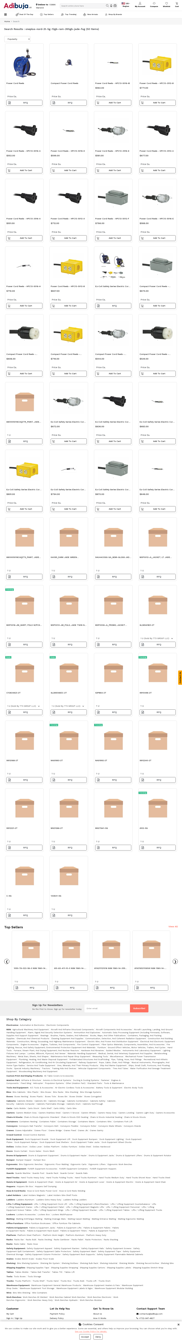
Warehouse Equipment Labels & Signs (74, 1288)
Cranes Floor (40, 1130)
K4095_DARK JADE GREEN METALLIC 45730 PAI (64, 558)
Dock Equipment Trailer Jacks (85, 1142)
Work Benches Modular (91, 1300)
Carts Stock (33, 1108)
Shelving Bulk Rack (89, 1263)
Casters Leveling (126, 1113)
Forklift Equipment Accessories (42, 1169)
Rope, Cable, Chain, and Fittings (114, 1062)
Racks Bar (19, 1239)
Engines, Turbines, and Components (58, 1044)
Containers (12, 1121)
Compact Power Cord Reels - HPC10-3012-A (21, 355)
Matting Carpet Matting (79, 1219)
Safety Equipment (15, 1248)
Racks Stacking (111, 1239)
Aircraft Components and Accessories (114, 1029)
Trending (9, 590)
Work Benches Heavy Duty (40, 1300)
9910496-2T (146, 693)
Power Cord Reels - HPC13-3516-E (112, 151)
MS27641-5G (101, 828)
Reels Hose (32, 1244)
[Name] (107, 5)
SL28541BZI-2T (147, 625)
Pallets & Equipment (16, 1228)
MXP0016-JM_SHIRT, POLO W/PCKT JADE (24, 626)
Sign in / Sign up (14, 1318)
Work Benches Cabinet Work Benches (67, 1297)
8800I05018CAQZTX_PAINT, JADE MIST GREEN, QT (22, 558)
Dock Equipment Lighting (111, 1139)
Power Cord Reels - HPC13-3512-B (157, 83)
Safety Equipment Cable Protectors (54, 1251)
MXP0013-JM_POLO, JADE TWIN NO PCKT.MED (68, 626)
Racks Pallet (77, 1239)
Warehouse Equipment (17, 1285)
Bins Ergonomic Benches (31, 1164)
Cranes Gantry (96, 1130)
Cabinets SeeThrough (93, 1104)
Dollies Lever (35, 1146)
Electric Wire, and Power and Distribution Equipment (112, 1041)
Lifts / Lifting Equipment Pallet (49, 1207)
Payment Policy (57, 1314)
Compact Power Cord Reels (64, 83)
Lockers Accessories (26, 1214)
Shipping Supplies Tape (38, 1267)
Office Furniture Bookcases (37, 1223)
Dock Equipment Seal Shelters (54, 1142)
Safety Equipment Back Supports (79, 1254)
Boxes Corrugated (93, 1096)
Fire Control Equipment (88, 1044)
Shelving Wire (167, 1263)
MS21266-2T (57, 828)
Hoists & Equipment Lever (91, 1182)
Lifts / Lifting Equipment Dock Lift (50, 1204)
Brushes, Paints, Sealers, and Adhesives (69, 1035)
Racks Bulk (31, 1239)
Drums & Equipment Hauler (74, 1155)
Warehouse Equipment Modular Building (114, 1288)
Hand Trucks (12, 1177)
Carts (9, 1108)
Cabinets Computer (25, 1104)
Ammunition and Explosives (87, 1032)
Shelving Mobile (126, 1263)
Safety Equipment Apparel (39, 1248)
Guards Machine (22, 1173)
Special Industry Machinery (27, 1068)
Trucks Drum (104, 1281)
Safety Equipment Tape (109, 1251)
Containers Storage (67, 1121)
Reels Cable (19, 1244)
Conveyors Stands (132, 1126)
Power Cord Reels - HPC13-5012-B (68, 286)
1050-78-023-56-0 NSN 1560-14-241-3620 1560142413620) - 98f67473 (30, 969)
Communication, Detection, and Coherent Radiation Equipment (115, 1038)
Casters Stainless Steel (50, 1113)
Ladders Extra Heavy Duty (48, 1199)
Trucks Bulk (78, 1281)
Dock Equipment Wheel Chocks (117, 1142)
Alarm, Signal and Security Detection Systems (50, 1032)
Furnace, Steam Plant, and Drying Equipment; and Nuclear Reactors (46, 1050)
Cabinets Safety (97, 1101)
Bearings (44, 1035)
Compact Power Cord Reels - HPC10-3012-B (65, 355)
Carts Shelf (46, 1108)
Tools (9, 1276)
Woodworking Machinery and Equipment (38, 1071)
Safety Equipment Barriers (66, 1248)
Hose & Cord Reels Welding (72, 1191)
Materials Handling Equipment (82, 1053)
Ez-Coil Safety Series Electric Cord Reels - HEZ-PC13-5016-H (68, 490)
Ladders (10, 1199)
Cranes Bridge (55, 1130)
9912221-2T (11, 828)
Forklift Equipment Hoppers (103, 1169)
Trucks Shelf (39, 1281)
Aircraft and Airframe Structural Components (72, 1029)
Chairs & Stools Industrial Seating (106, 1117)
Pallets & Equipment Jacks (42, 1228)
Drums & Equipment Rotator (157, 1155)
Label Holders (13, 1195)
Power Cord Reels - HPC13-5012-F (112, 218)
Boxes (9, 1096)
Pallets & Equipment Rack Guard (42, 1231)
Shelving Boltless (70, 1263)
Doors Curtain (20, 1151)
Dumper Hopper (23, 1160)
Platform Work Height (53, 1235)
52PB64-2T (100, 693)
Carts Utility (59, 1108)
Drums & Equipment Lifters (129, 1155)
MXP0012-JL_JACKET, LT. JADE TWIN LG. (155, 558)
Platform (11, 1235)
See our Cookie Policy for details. (91, 1331)
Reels (9, 1244)
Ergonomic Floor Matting (57, 1164)
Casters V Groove (71, 1113)
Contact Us (180, 677)
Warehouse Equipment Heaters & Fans (101, 1285)
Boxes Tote (50, 1096)
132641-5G (56, 896)
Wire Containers (39, 1293)
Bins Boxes (46, 1092)
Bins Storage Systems (90, 1092)
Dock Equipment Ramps (26, 1142)
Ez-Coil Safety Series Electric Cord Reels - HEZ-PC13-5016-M (157, 490)
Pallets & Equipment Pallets (96, 1228)
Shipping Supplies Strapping (64, 1267)
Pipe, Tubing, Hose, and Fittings (126, 1059)
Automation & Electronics (32, 1025)
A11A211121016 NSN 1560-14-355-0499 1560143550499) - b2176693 (110, 969)
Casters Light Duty (145, 1113)
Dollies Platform (51, 1146)
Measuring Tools (100, 1056)
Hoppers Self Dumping (45, 1186)
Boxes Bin (62, 1096)
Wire (8, 1293)
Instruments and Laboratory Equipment (142, 1050)
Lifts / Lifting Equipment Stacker (81, 1210)
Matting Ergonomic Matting (131, 1219)
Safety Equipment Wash (84, 1251)
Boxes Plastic (36, 1096)
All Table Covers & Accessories (59, 1076)
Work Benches (13, 1297)
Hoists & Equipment (16, 1182)
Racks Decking (45, 1239)
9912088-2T (12, 760)
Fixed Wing (26, 1083)
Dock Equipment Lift (60, 1139)
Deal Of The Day (26, 14)
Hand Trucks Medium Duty (111, 1177)
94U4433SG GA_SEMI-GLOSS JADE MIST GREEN (113, 558)
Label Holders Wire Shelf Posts (62, 1195)
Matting (10, 1219)
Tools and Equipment (17, 1087)
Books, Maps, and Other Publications (108, 1035)
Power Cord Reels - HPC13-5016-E (157, 218)
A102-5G (144, 828)
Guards (10, 1173)
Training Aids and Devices (64, 1068)
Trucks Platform (23, 1281)
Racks (9, 1239)
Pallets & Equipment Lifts (69, 1228)
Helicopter (38, 1083)
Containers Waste (86, 1121)
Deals (8, 657)
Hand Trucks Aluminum (86, 1177)
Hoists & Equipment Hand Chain (150, 1182)
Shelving (10, 1263)
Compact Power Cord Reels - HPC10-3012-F (154, 287)
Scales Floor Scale (45, 1259)
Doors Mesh (48, 1151)
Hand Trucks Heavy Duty (32, 1177)
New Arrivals (92, 14)
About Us (97, 1314)
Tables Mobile (21, 1272)
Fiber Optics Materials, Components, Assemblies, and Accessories (133, 1044)
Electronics (12, 1025)
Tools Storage (34, 1276)
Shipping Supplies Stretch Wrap (148, 1267)
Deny (98, 1336)
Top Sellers (49, 14)
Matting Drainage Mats (55, 1219)
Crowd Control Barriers (34, 1135)
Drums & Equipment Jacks (101, 1155)
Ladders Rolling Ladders (75, 1199)
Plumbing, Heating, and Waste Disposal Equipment (43, 1059)
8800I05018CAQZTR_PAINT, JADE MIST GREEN (22, 423)
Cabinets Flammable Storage (51, 1104)
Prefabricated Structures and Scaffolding (89, 1059)
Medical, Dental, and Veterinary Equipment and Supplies (125, 1053)
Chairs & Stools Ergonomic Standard (41, 1117)
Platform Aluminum (75, 1235)
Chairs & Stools (14, 1117)
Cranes (10, 1130)
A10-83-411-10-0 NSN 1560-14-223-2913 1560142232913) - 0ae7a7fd (69, 969)
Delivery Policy (57, 1318)
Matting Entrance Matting (104, 1219)
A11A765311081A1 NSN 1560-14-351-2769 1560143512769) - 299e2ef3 (149, 969)
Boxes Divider (75, 1096)
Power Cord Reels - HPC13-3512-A (157, 151)
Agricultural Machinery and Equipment (30, 1029)
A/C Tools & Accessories (41, 1087)
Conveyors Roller (88, 1126)
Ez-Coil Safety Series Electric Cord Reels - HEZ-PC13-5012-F (112, 490)
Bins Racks (58, 1092)
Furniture (101, 1047)
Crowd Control (13, 1135)
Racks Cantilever (61, 1239)
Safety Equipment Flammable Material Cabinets (120, 1254)
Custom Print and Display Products (24, 1076)
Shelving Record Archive (147, 1263)
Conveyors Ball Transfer (30, 1126)
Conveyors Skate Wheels (110, 1126)
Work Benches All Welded (35, 1297)
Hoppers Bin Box (25, 1186)
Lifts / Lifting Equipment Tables (114, 1210)
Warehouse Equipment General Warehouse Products (56, 1285)
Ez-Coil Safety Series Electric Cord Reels (112, 287)
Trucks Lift (91, 1281)
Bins (8, 1092)
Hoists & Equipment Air (66, 1182)
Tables (9, 1272)
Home (7, 21)
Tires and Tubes (120, 1068)
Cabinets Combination (77, 1101)
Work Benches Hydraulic (66, 1300)
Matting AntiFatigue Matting (29, 1219)
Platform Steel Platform (29, 1235)
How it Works (99, 1318)
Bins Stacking (71, 1092)
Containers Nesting (28, 1121)
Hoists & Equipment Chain (40, 1182)
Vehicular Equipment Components (94, 1068)
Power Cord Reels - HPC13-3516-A (23, 218)
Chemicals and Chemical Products (32, 1038)
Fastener (105, 1080)
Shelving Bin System (50, 1263)
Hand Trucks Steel (161, 1177)
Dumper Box (39, 1160)
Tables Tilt (57, 1272)
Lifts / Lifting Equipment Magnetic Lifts (85, 1207)
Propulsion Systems (54, 1083)
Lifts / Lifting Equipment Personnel (123, 1207)
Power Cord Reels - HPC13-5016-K (68, 151)
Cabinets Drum (74, 1104)
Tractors (46, 1068)
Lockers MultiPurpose (62, 1214)
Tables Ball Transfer (40, 1272)
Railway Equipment (88, 1062)
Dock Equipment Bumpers (84, 1139)
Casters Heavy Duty (107, 1113)
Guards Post (38, 1173)
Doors (9, 1151)
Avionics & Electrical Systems (57, 1080)
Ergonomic (11, 1164)
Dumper (10, 1160)
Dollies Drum (21, 1146)
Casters (10, 1113)
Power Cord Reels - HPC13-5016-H (23, 286)
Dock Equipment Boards (36, 1139)
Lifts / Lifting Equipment (19, 1204)
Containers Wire (104, 1121)
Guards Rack (52, 1173)
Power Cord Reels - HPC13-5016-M (112, 83)
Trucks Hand (52, 1281)
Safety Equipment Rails (92, 1248)
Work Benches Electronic (99, 1297)
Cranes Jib (83, 1130)
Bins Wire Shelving (21, 1293)
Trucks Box (65, 1281)
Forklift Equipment (16, 1169)
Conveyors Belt (51, 1126)
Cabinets (10, 1101)
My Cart (10, 1314)
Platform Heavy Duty (96, 1235)
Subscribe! (139, 1008)
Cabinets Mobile (25, 1101)
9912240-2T (145, 760)
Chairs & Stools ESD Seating (74, 1117)
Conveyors (11, 1126)
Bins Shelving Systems (27, 1263)
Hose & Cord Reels (15, 1191)
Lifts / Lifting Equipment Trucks (147, 1210)
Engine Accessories (30, 1044)
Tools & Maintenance (114, 1083)
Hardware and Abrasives (92, 1050)
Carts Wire (71, 1108)
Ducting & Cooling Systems (86, 1080)
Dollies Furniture (69, 1146)
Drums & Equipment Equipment (43, 1155)
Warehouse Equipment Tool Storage (37, 1288)
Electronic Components (57, 1025)
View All (173, 926)
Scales (9, 1259)
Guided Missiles (113, 1050)
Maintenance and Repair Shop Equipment (70, 1056)
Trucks (9, 1281)
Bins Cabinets (19, 1092)
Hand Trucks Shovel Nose (138, 1177)
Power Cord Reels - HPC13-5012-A (68, 218)
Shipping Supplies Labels (119, 1267)
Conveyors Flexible (69, 1126)
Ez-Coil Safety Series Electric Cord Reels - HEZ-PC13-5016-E (68, 423)
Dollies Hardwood (101, 1146)
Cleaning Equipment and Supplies (67, 1038)
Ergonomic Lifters (97, 1164)
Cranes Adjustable (23, 1130)
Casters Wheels (88, 1113)
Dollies (10, 1146)
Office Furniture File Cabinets (66, 1223)
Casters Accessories (165, 1113)
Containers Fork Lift (122, 1121)
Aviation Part (12, 1080)
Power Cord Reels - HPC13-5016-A (23, 151)
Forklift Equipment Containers (73, 1169)
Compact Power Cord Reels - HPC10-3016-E (109, 355)
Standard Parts (94, 1083)
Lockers (10, 1214)
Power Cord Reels (15, 83)
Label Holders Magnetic (33, 1195)
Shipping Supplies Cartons (92, 1267)
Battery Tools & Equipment (109, 1087)
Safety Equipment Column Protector (43, 1254)
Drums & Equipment (16, 1155)
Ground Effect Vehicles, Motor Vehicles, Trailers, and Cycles (136, 1047)
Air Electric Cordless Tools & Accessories (74, 1087)
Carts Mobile (20, 1108)
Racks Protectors (93, 1239)
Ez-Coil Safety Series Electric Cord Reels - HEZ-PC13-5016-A (112, 423)
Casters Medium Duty (26, 1113)
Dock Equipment (14, 1139)
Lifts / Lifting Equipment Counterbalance (130, 1204)
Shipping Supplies (15, 1267)
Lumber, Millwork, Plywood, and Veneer (46, 1053)
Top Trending (70, 14)
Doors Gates (35, 1151)
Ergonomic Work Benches (119, 1164)
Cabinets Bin (40, 1101)
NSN (8, 1029)
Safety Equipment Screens (118, 1248)
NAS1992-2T (101, 760)
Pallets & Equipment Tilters (73, 1231)
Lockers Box (44, 1214)
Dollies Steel (85, 1146)
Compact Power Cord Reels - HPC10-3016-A (154, 355)
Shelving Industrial (108, 1263)
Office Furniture (14, 1223)
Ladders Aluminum (25, 1199)
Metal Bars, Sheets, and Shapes (33, 1056)
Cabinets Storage (56, 1101)
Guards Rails (82, 1173)
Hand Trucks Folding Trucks (59, 1177)
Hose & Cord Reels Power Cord (42, 1191)
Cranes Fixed (70, 1130)
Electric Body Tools (133, 1087)
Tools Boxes (20, 1276)
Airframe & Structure (31, 1080)
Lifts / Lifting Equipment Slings (48, 1210)
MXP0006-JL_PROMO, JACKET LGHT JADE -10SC (110, 626)
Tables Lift (69, 1272)
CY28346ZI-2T (13, 693)
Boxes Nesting (21, 1096)
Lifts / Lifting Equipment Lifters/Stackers (88, 1204)
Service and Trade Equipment (41, 1065)
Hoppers (10, 1186)
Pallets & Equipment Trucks (102, 1231)
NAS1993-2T (57, 760)
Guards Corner (67, 1173)
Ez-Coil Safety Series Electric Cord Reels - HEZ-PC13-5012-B (23, 490)
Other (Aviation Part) (75, 1083)
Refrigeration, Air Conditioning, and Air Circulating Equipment (48, 1062)
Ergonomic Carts (78, 1164)
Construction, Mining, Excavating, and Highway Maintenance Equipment (51, 1041)
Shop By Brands (115, 14)
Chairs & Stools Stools (135, 1117)
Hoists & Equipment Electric (119, 1182)
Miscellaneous (116, 1056)
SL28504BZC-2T (59, 693)
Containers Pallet (47, 1121)
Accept (85, 1336)
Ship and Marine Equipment (113, 1065)
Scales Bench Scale (24, 1259)
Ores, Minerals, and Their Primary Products (77, 1065)
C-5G (9, 896)
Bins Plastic (33, 1092)
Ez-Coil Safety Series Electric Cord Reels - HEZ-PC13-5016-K (157, 423)
